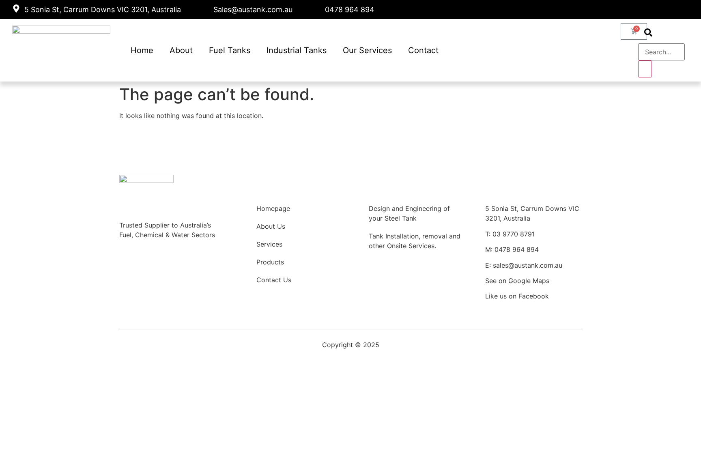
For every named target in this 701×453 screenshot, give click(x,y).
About (181, 50)
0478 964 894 (517, 249)
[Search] (645, 68)
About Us (270, 226)
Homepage (273, 208)
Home (142, 50)
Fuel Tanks (229, 50)
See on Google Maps (517, 281)
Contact (423, 50)
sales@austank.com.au (527, 265)
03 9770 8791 (513, 234)
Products (270, 262)
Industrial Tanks (297, 50)
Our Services (367, 50)
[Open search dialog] (648, 33)
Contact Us (273, 280)
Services (269, 244)
